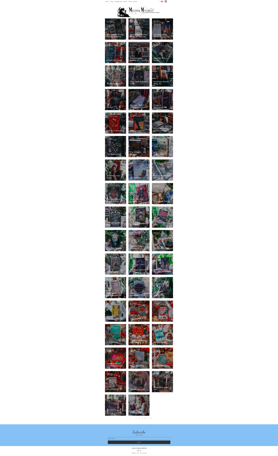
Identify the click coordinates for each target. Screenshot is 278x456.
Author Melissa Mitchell (139, 448)
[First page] (127, 418)
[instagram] (138, 450)
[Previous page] (130, 418)
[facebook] (140, 450)
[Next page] (148, 418)
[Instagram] (165, 1)
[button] (161, 1)
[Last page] (151, 418)
